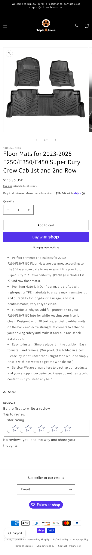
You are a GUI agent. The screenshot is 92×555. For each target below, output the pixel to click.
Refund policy (60, 539)
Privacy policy (80, 539)
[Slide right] (55, 140)
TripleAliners (19, 539)
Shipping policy (45, 545)
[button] (5, 25)
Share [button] (12, 392)
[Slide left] (36, 140)
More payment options (46, 247)
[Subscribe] (70, 489)
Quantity (8, 201)
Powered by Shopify (38, 539)
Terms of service (24, 545)
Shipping (7, 186)
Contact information (69, 545)
